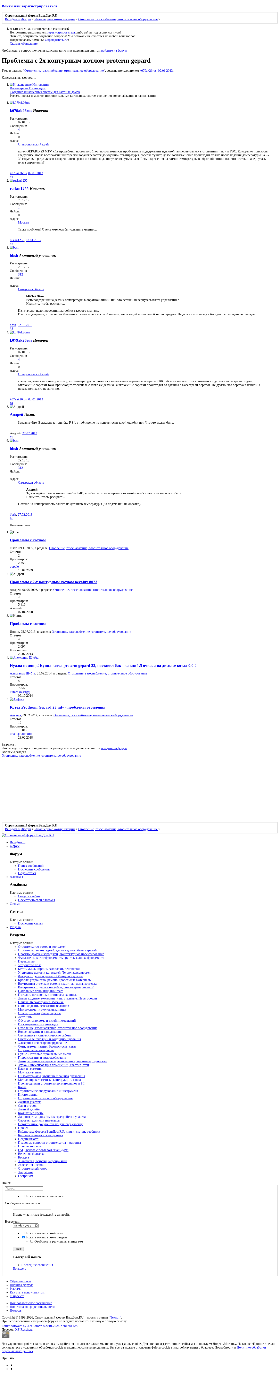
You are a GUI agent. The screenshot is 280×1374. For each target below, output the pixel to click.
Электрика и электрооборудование (42, 1042)
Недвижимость (28, 1139)
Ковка (22, 1087)
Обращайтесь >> (56, 39)
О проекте (17, 1296)
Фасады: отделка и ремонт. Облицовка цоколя (50, 976)
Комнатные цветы (30, 1113)
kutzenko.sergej (20, 692)
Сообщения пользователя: (23, 1203)
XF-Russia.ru (24, 1329)
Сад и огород (27, 1105)
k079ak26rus (148, 70)
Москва (23, 222)
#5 (11, 437)
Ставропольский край (33, 144)
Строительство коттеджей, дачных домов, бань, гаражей (57, 950)
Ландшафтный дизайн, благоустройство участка (52, 1116)
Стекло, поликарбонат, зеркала (39, 1013)
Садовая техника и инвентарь (39, 1120)
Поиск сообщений (31, 865)
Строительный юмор (32, 1168)
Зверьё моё (25, 1172)
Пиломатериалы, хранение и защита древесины (51, 1076)
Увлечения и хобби (31, 1165)
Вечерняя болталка (31, 1153)
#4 (11, 403)
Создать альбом (29, 896)
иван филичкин (21, 733)
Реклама (15, 1288)
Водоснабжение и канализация (39, 1031)
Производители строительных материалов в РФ (51, 1083)
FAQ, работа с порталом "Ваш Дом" (43, 1150)
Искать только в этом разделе (46, 1237)
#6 (11, 518)
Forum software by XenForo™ (40, 1326)
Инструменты (28, 1094)
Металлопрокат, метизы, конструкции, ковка (49, 1079)
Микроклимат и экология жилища (42, 1009)
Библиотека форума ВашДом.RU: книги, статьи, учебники (59, 1131)
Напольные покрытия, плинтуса (40, 991)
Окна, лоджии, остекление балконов (43, 1005)
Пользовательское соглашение (31, 1303)
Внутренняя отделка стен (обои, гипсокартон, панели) (56, 987)
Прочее (23, 1128)
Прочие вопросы (30, 1146)
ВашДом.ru (17, 842)
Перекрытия (26, 961)
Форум (14, 846)
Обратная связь (20, 1281)
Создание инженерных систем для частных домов (45, 92)
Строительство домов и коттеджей (42, 946)
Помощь (16, 1310)
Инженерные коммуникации (38, 1024)
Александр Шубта (22, 673)
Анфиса (15, 715)
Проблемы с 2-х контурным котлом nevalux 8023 (53, 582)
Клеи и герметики (30, 1068)
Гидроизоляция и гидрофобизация (42, 1057)
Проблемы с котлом (28, 540)
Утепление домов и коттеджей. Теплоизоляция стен (54, 972)
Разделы (15, 927)
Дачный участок (29, 1102)
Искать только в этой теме (44, 1233)
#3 (11, 328)
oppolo (14, 566)
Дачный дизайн (29, 1109)
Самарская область (31, 289)
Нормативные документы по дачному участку (50, 1124)
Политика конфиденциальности (32, 1306)
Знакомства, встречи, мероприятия (42, 1161)
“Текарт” (115, 1317)
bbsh (14, 255)
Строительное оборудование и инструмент (48, 1091)
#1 (11, 177)
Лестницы (25, 1017)
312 (20, 274)
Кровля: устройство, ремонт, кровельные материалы (54, 980)
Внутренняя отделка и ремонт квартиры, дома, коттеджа (57, 983)
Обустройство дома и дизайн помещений (47, 1020)
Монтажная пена (30, 1072)
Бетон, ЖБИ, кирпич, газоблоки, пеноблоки (49, 969)
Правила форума (21, 1285)
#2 (11, 244)
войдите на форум (114, 50)
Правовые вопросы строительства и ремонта (49, 1142)
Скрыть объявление (24, 43)
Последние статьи (30, 923)
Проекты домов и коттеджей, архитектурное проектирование (61, 954)
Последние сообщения (34, 869)
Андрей (16, 414)
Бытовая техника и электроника (40, 1135)
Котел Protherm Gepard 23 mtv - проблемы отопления (57, 707)
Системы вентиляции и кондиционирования (49, 1039)
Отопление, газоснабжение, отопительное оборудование (64, 70)
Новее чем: (12, 1221)
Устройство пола (29, 965)
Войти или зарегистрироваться (29, 6)
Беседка (23, 1157)
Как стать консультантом (27, 1292)
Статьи (15, 903)
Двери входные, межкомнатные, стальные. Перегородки (57, 998)
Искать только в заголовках (45, 1196)
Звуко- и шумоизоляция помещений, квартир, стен (53, 1065)
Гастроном (25, 1176)
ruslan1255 (19, 188)
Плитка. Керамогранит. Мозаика (41, 1002)
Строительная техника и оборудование (45, 1098)
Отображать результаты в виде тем (58, 1241)
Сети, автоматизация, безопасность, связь (47, 1046)
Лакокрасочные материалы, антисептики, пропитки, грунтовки (62, 1061)
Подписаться (27, 873)
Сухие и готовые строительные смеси (44, 1054)
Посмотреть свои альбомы (36, 900)
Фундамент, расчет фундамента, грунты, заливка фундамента (61, 957)
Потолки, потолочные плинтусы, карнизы (47, 994)
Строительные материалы (36, 1050)
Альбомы (16, 876)
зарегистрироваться (61, 32)
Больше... (19, 1268)
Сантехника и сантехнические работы (45, 1035)
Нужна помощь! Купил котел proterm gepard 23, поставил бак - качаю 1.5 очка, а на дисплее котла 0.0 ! (103, 665)
